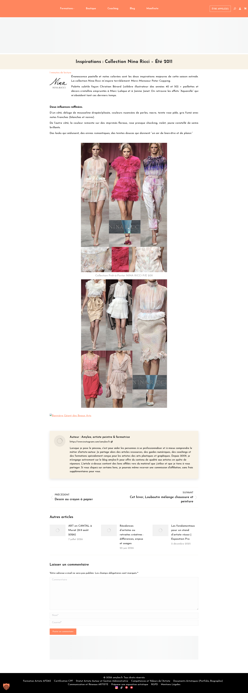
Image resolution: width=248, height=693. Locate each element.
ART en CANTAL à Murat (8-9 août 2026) (80, 530)
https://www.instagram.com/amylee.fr (90, 442)
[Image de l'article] (57, 530)
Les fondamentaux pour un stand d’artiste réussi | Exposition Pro (183, 532)
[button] (6, 686)
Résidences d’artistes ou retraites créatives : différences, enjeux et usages (132, 535)
